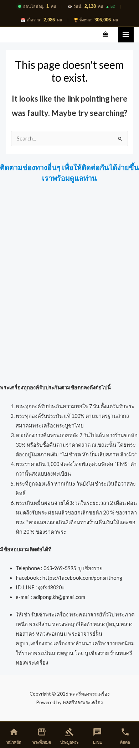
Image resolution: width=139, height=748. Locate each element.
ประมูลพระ (69, 735)
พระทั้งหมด (41, 735)
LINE (97, 735)
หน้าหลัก (13, 735)
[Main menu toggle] (126, 34)
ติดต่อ (125, 735)
